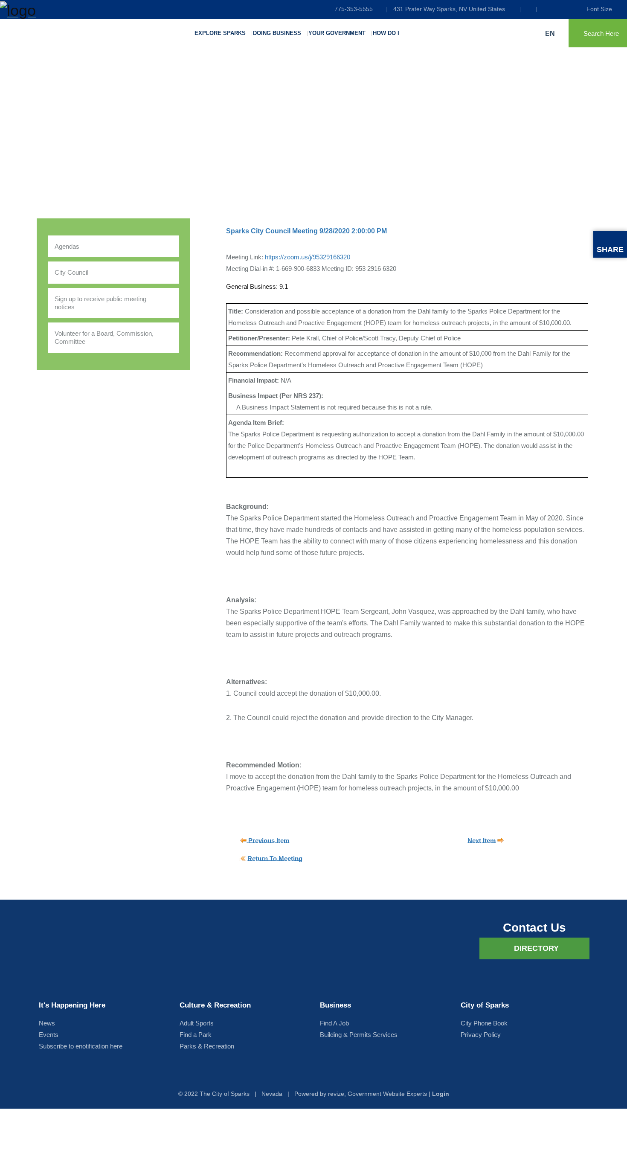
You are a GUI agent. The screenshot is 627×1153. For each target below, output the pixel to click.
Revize (336, 1093)
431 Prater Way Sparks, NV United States (449, 9)
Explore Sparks (220, 33)
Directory (536, 948)
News (47, 1023)
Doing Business (277, 33)
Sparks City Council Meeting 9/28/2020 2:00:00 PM (306, 231)
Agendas (67, 246)
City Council (71, 272)
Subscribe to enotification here (80, 1046)
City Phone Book (484, 1023)
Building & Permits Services (359, 1034)
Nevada (271, 1093)
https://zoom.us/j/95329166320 (307, 257)
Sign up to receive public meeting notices (100, 303)
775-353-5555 (353, 9)
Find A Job (334, 1023)
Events (48, 1034)
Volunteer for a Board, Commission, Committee (104, 338)
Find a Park (196, 1034)
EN (551, 33)
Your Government (337, 33)
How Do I (386, 33)
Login (440, 1093)
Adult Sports (197, 1023)
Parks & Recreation (207, 1046)
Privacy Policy (481, 1034)
